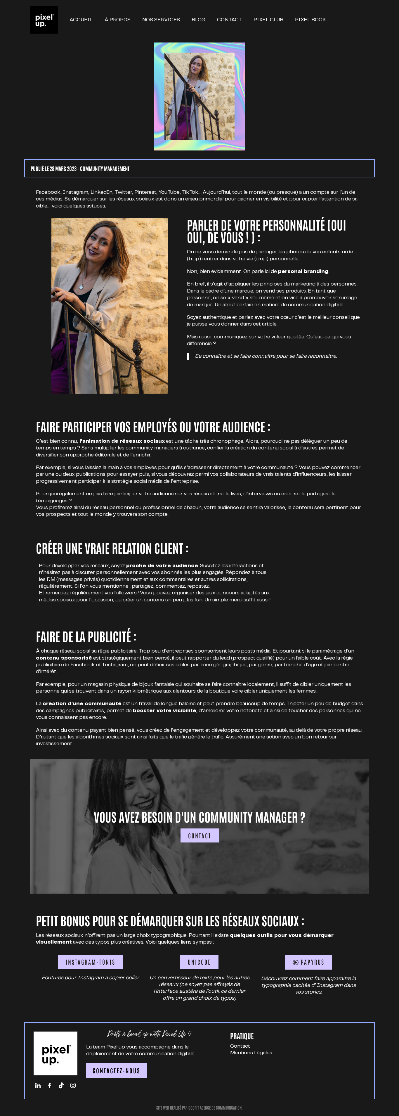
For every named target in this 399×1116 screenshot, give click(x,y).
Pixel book (310, 20)
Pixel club (268, 20)
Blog (198, 20)
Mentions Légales (251, 1053)
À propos (118, 20)
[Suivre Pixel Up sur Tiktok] (61, 1085)
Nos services (161, 20)
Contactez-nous (116, 1071)
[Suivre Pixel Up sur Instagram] (73, 1085)
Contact (229, 20)
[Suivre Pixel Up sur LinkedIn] (38, 1085)
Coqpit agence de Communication (215, 1107)
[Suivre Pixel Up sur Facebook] (49, 1085)
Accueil (81, 20)
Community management (104, 168)
